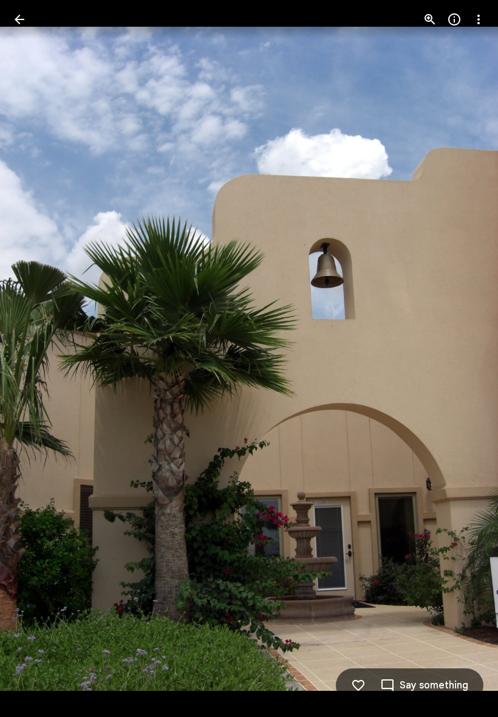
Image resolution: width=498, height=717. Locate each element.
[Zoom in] (430, 19)
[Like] (358, 685)
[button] (34, 358)
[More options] (478, 19)
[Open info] (454, 19)
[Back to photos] (19, 19)
